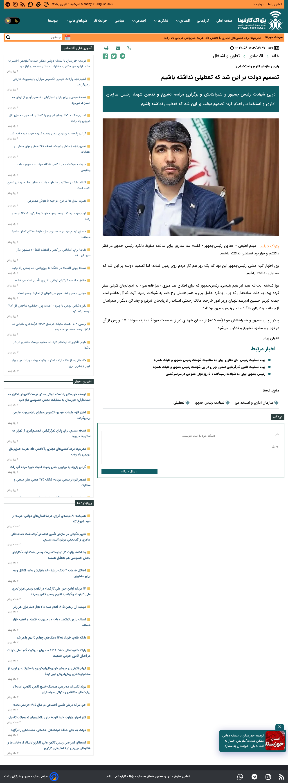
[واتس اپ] (240, 776)
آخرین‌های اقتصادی (77, 48)
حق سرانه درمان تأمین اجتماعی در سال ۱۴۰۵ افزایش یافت (49, 704)
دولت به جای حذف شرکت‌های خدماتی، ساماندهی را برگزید (48, 729)
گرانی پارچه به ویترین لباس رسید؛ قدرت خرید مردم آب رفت (48, 133)
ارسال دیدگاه (129, 471)
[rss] (22, 4)
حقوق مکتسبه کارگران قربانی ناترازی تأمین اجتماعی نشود (50, 280)
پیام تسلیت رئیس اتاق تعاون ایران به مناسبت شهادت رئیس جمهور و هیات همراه (209, 360)
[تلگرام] (122, 56)
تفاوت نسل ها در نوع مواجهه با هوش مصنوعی (56, 200)
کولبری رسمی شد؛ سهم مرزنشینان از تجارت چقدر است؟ (51, 293)
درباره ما (258, 4)
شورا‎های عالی (78, 20)
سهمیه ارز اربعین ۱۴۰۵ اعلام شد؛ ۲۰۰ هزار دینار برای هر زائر (50, 606)
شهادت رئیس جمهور (209, 402)
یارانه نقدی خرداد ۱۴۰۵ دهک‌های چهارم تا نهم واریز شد (51, 637)
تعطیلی (178, 402)
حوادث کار (101, 20)
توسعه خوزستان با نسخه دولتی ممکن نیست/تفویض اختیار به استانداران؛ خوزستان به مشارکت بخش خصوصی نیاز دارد (243, 741)
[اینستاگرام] (268, 776)
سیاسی (120, 20)
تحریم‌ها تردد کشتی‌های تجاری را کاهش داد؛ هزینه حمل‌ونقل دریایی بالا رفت (212, 37)
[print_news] (106, 48)
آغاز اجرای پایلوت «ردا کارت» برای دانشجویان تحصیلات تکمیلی (47, 717)
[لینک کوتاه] (129, 48)
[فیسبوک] (105, 56)
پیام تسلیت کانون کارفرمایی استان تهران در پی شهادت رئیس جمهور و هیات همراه (209, 367)
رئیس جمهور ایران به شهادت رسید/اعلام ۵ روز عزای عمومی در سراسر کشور (215, 374)
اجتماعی (141, 20)
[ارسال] (118, 48)
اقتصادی (184, 20)
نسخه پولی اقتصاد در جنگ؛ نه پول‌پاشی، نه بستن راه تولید (49, 267)
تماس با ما (275, 4)
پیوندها (53, 20)
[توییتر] (114, 56)
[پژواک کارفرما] (259, 21)
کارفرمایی (203, 20)
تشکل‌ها (163, 20)
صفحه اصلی (224, 20)
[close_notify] (279, 727)
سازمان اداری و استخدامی (254, 402)
